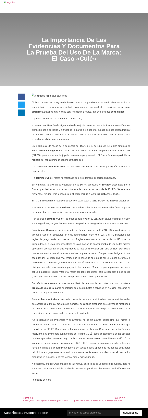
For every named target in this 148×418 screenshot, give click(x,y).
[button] (21, 97)
